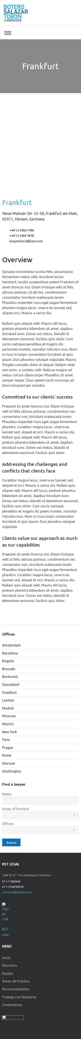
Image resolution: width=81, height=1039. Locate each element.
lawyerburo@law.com (26, 241)
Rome (6, 755)
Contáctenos (12, 1005)
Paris (6, 740)
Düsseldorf (10, 685)
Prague (7, 748)
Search (11, 843)
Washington (11, 771)
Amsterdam (11, 645)
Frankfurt (9, 692)
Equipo (7, 973)
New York (9, 732)
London (8, 700)
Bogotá (8, 661)
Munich (8, 724)
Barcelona (10, 653)
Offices (8, 824)
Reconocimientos (15, 989)
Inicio (6, 958)
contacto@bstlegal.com (17, 892)
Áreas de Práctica (16, 981)
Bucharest (10, 677)
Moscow (9, 716)
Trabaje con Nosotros (19, 997)
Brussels (8, 669)
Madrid (8, 708)
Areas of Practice (15, 809)
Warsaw (8, 763)
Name (6, 794)
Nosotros (9, 965)
